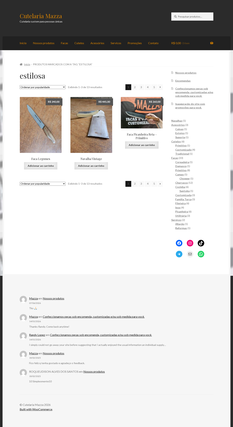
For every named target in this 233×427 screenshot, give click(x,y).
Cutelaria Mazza (41, 16)
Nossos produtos (43, 43)
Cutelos (79, 43)
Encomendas (183, 80)
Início (23, 43)
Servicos (116, 43)
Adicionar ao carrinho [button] (41, 165)
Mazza (33, 298)
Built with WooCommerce (36, 409)
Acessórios (97, 43)
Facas (64, 43)
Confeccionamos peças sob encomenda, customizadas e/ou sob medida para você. (194, 92)
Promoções (135, 43)
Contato (153, 43)
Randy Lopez (37, 335)
